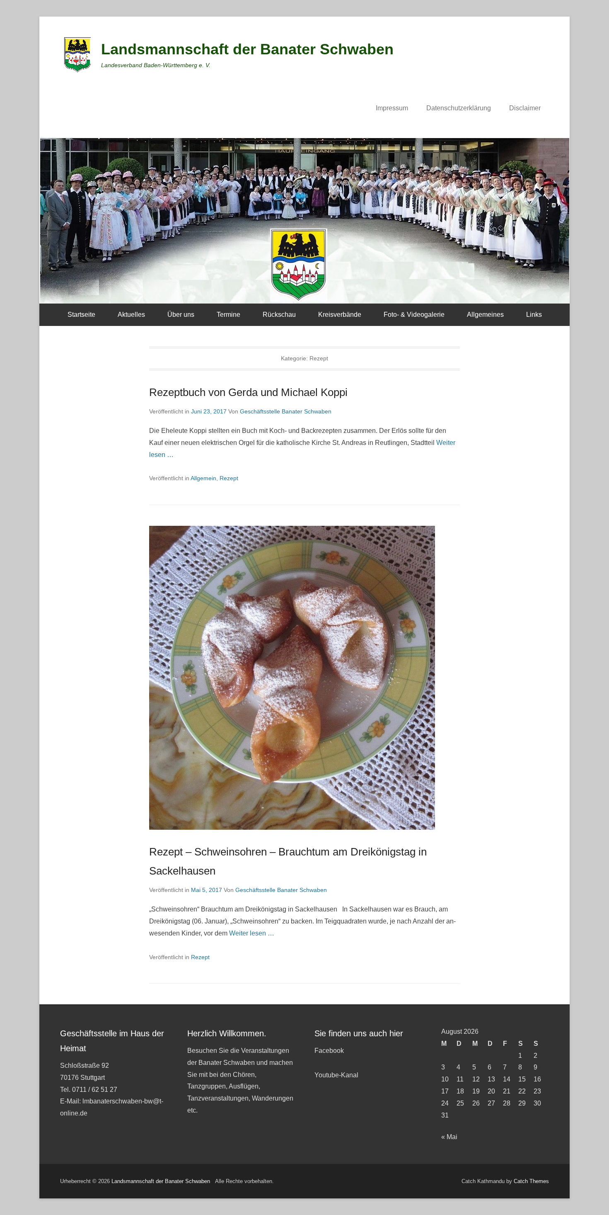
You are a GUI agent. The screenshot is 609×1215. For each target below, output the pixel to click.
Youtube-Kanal (336, 1075)
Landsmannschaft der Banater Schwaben (247, 49)
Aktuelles (131, 314)
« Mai (449, 1136)
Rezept (229, 478)
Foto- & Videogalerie (414, 314)
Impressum (392, 108)
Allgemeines (485, 314)
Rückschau (279, 314)
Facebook (329, 1050)
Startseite (81, 314)
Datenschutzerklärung (458, 108)
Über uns (180, 314)
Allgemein (203, 478)
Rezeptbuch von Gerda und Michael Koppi (248, 392)
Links (534, 314)
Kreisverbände (339, 314)
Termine (228, 314)
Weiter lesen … (251, 933)
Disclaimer (525, 108)
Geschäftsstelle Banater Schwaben (285, 411)
